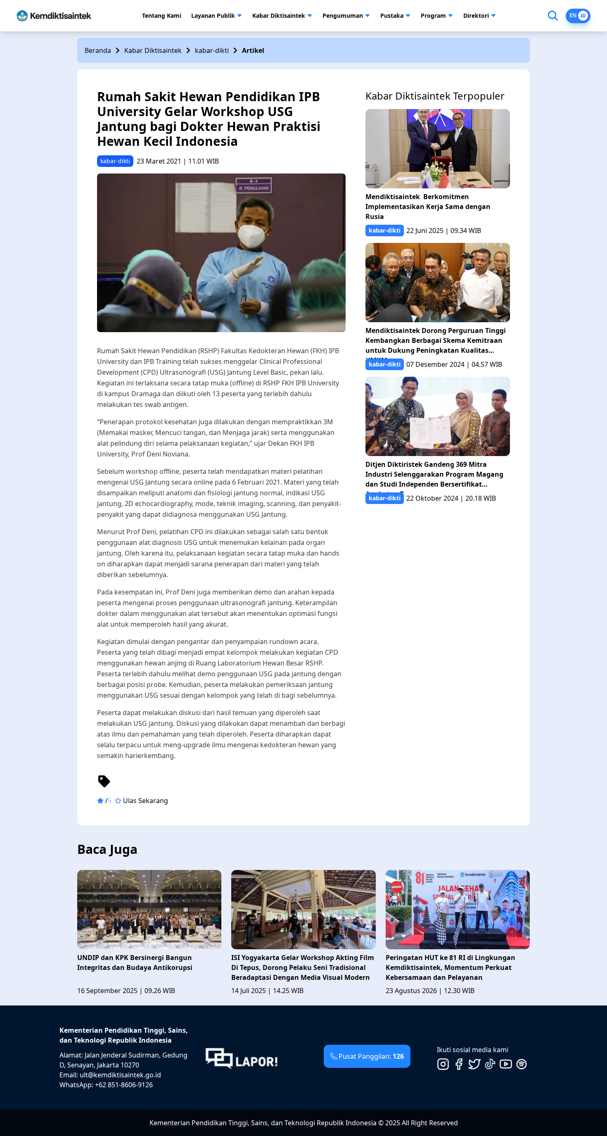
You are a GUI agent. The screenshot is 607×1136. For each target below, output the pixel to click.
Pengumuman (342, 15)
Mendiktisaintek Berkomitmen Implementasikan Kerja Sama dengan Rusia (428, 206)
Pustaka (391, 15)
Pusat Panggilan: (371, 1056)
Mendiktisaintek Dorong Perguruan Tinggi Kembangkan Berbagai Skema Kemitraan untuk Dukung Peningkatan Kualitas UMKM (435, 342)
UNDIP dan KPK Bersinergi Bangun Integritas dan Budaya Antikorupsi (134, 962)
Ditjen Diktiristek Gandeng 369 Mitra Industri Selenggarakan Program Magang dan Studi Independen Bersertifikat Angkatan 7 (434, 476)
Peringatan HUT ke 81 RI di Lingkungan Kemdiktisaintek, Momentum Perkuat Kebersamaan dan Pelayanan (450, 967)
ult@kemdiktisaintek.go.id (120, 1074)
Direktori (476, 15)
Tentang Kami (161, 15)
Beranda (98, 50)
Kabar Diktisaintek (278, 15)
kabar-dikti (212, 50)
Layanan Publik (213, 15)
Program (433, 15)
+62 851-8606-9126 (124, 1084)
